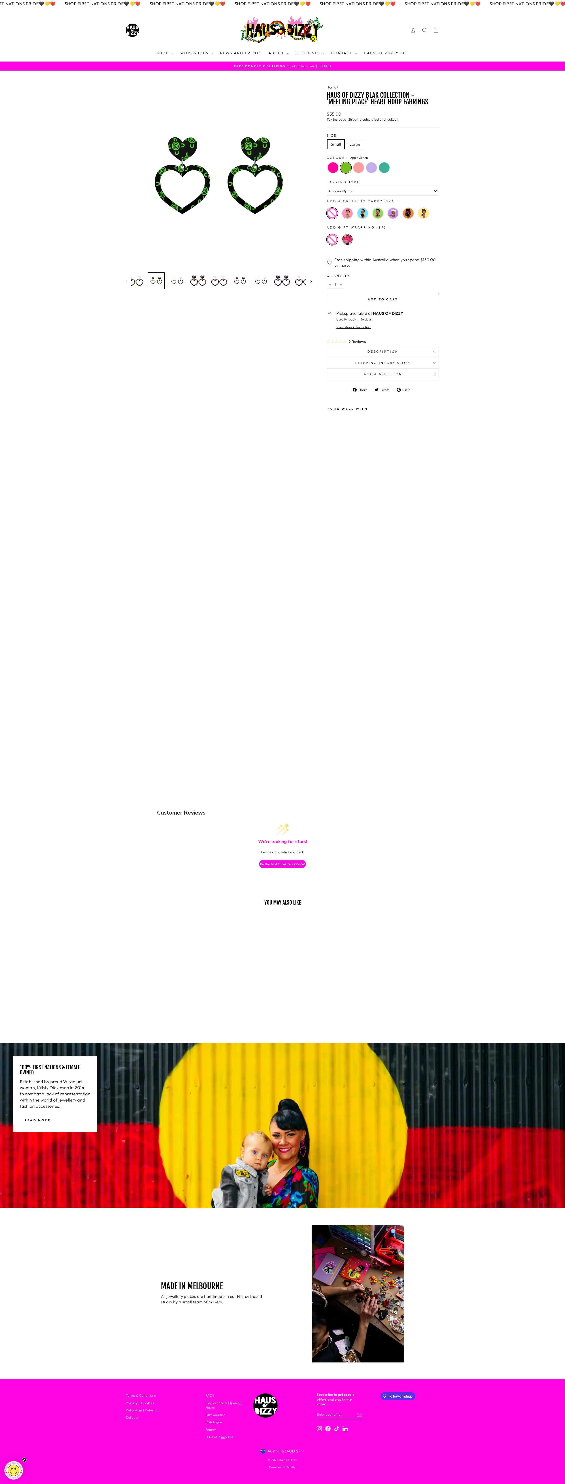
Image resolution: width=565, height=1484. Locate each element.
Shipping (355, 119)
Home (331, 87)
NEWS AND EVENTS (241, 53)
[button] (13, 1470)
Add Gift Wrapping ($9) (356, 227)
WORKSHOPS (195, 53)
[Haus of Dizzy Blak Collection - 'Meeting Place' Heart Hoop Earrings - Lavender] (333, 732)
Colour (347, 158)
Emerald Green (384, 167)
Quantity (338, 276)
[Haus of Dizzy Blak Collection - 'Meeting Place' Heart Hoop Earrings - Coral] (333, 720)
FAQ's (210, 1395)
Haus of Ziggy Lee (219, 1437)
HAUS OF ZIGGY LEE (386, 53)
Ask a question (383, 374)
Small (336, 144)
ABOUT (277, 53)
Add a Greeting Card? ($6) (360, 201)
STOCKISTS (308, 53)
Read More (37, 1120)
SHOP (163, 53)
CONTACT (342, 53)
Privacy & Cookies (140, 1403)
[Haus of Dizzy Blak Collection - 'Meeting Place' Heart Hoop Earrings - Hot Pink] (333, 696)
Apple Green (345, 167)
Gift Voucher (215, 1415)
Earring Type (343, 182)
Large (354, 144)
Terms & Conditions (141, 1395)
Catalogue (213, 1422)
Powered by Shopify (282, 1467)
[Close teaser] (24, 1460)
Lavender (371, 167)
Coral (358, 167)
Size (332, 135)
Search (210, 1430)
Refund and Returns (141, 1410)
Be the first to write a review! (282, 864)
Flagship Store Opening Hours (223, 1405)
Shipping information (383, 363)
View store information (353, 327)
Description (383, 352)
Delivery (132, 1417)
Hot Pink (333, 167)
